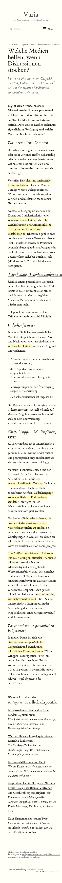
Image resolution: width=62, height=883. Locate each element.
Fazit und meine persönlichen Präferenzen (31, 628)
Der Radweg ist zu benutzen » (47, 872)
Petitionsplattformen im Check (26, 762)
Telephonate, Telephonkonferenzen (35, 274)
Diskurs (31, 854)
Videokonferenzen (22, 325)
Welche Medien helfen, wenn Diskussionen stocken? (28, 60)
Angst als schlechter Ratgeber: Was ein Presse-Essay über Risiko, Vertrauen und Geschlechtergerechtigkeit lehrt (31, 788)
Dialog (25, 854)
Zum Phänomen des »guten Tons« (28, 819)
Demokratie (40, 854)
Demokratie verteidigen (29, 857)
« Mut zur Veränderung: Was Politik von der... (26, 869)
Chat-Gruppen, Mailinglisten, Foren (32, 434)
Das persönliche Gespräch (28, 143)
